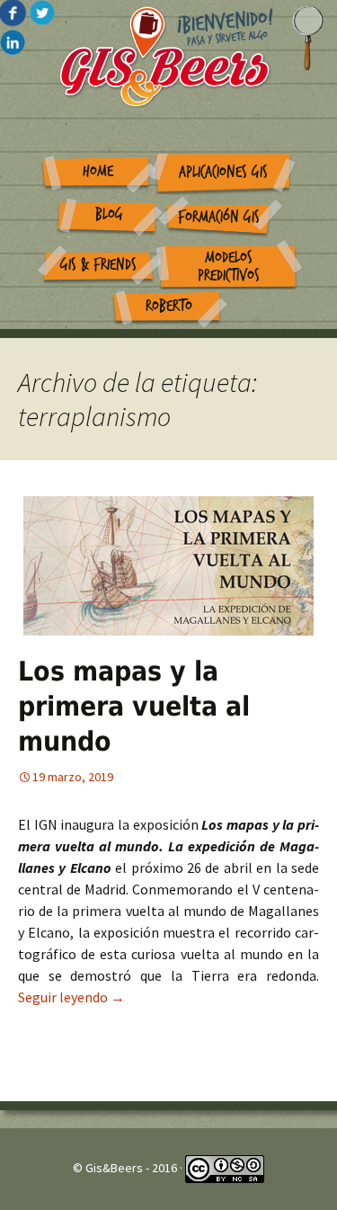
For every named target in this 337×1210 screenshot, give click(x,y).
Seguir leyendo (71, 997)
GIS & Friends (98, 264)
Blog (109, 214)
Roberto (169, 306)
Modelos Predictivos (229, 267)
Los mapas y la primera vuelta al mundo (134, 706)
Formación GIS (219, 217)
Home (98, 171)
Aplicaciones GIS (223, 172)
